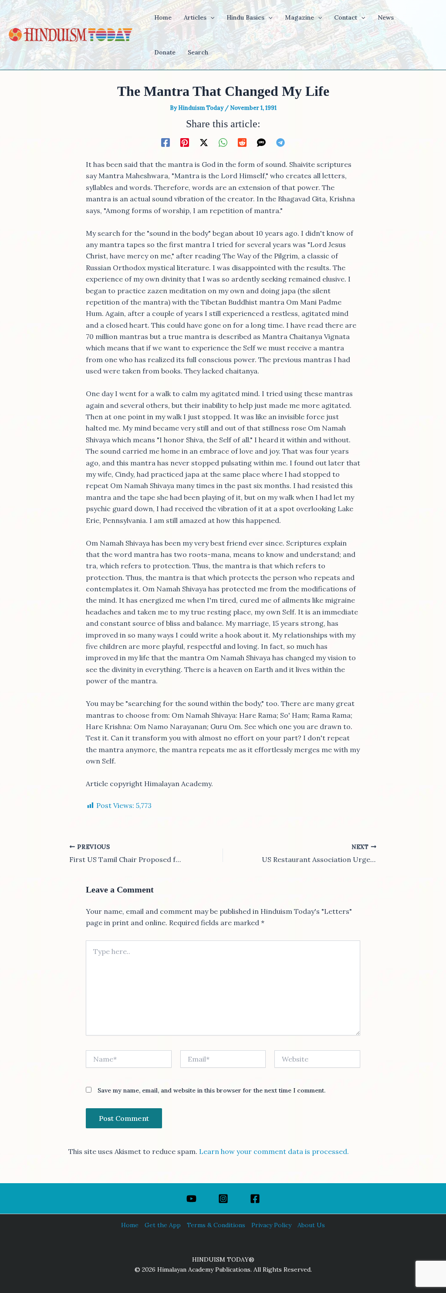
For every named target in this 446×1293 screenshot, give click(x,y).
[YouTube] (191, 1199)
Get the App (163, 1225)
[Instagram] (223, 1199)
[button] (210, 17)
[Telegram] (280, 142)
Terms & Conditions (216, 1225)
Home (130, 1225)
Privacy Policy (271, 1225)
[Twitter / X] (203, 142)
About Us (311, 1225)
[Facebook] (165, 142)
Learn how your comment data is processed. (274, 1151)
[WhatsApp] (223, 142)
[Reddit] (242, 142)
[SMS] (261, 142)
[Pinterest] (184, 142)
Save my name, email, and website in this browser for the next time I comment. (211, 1090)
